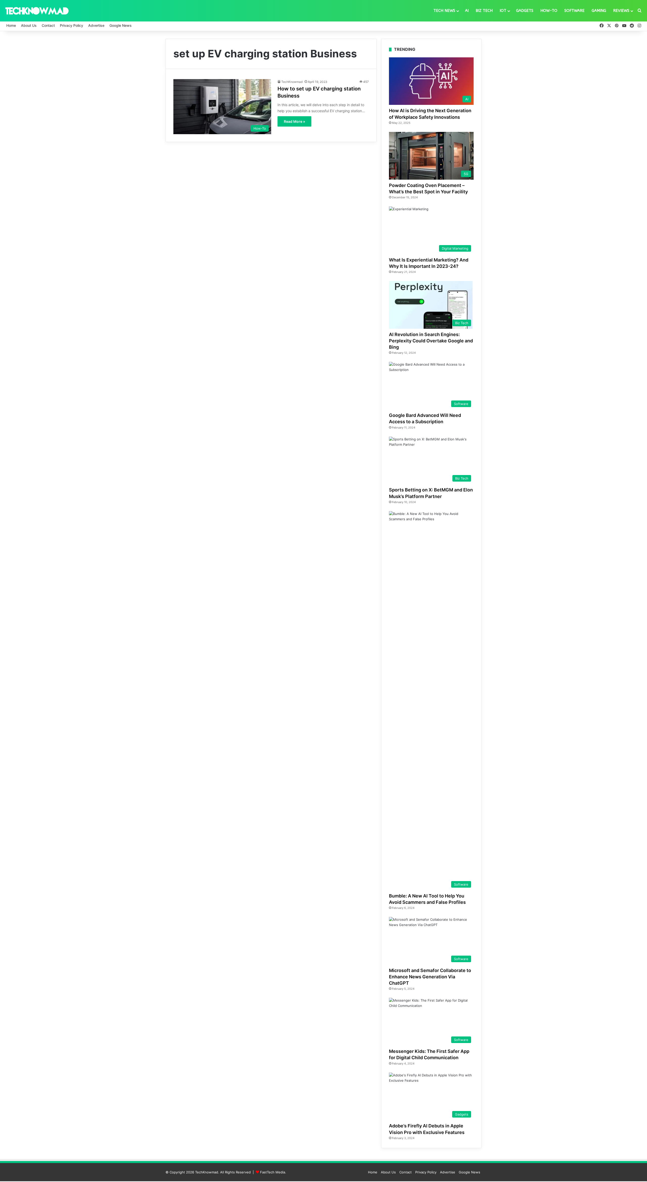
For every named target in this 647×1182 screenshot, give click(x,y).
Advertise (96, 25)
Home (11, 25)
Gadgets (524, 10)
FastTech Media (272, 1172)
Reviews (621, 10)
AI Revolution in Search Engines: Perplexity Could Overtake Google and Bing (431, 341)
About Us (29, 25)
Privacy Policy (71, 25)
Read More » (294, 121)
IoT (503, 10)
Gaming (599, 10)
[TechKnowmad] (37, 10)
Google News (120, 25)
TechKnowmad (292, 82)
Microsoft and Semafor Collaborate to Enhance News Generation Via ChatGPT (430, 977)
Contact (48, 25)
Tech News (444, 10)
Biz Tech (484, 10)
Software (574, 10)
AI (467, 10)
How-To (548, 10)
